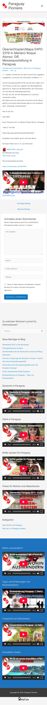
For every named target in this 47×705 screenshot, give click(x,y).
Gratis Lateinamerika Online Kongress (16, 371)
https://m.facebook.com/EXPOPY (14, 166)
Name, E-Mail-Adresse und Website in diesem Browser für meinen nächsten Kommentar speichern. (22, 287)
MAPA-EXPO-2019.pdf (14, 149)
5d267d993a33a (8, 195)
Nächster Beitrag (23, 209)
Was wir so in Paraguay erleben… (14, 528)
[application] (23, 401)
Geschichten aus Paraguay (12, 525)
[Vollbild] (41, 411)
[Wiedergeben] (5, 411)
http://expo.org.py (9, 156)
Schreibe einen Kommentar (12, 68)
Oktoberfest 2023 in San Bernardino (15, 345)
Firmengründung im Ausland (12, 348)
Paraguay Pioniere (16, 5)
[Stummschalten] (38, 411)
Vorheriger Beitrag (23, 203)
